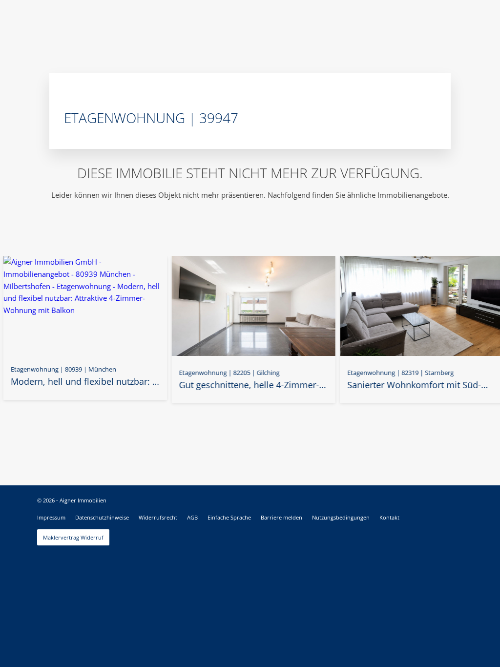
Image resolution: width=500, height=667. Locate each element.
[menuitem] (51, 517)
